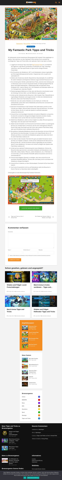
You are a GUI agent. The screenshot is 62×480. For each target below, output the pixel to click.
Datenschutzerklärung (37, 460)
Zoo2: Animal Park (33, 332)
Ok (25, 477)
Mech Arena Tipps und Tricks (15, 310)
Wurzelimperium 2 (33, 364)
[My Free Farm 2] (25, 345)
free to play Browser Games (38, 468)
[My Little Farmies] (25, 360)
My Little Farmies (33, 358)
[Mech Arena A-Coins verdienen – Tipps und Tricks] (44, 276)
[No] (60, 475)
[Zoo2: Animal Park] (25, 333)
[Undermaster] (25, 384)
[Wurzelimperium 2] (25, 366)
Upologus (41, 429)
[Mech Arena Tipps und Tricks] (17, 301)
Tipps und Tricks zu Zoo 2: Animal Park (47, 435)
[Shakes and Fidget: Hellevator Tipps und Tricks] (44, 301)
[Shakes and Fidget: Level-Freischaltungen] (17, 276)
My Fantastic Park (37, 64)
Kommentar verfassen (31, 53)
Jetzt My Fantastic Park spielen (31, 208)
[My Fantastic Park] (25, 339)
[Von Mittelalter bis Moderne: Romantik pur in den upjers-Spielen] (5, 460)
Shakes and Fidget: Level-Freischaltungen (17, 286)
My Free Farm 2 (33, 344)
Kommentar (10, 231)
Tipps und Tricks (30, 46)
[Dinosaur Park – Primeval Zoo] (25, 327)
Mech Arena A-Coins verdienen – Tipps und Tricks (14, 440)
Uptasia (31, 376)
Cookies (34, 458)
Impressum (34, 462)
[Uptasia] (25, 378)
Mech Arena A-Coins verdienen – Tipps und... (43, 286)
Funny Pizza (45, 438)
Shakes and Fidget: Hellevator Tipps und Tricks (44, 310)
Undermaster (32, 382)
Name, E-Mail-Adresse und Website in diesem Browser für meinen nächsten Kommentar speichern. (30, 255)
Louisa (33, 435)
